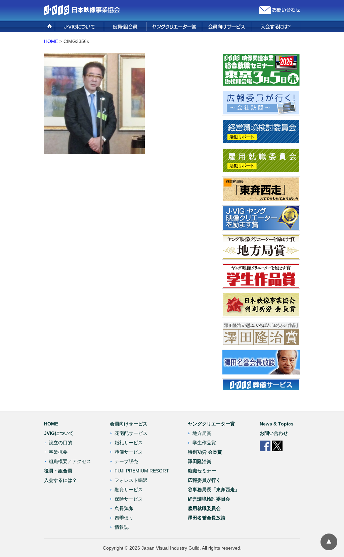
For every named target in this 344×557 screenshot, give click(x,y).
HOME (51, 41)
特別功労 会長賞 (205, 452)
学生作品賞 (204, 442)
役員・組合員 (58, 470)
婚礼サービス (129, 442)
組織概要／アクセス (70, 461)
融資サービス (129, 489)
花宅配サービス (131, 433)
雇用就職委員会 (204, 508)
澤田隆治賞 (199, 461)
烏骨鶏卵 (124, 508)
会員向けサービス (128, 423)
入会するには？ (60, 480)
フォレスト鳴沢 (131, 480)
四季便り (124, 517)
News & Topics (277, 423)
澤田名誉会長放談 (206, 517)
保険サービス (129, 499)
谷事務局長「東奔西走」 (214, 489)
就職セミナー (202, 470)
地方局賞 (201, 433)
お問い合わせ (274, 433)
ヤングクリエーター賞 (211, 423)
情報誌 (122, 527)
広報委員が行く (204, 480)
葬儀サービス (129, 452)
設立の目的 (60, 442)
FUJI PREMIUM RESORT (142, 470)
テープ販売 (126, 461)
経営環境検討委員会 (209, 499)
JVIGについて (59, 433)
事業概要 (58, 452)
